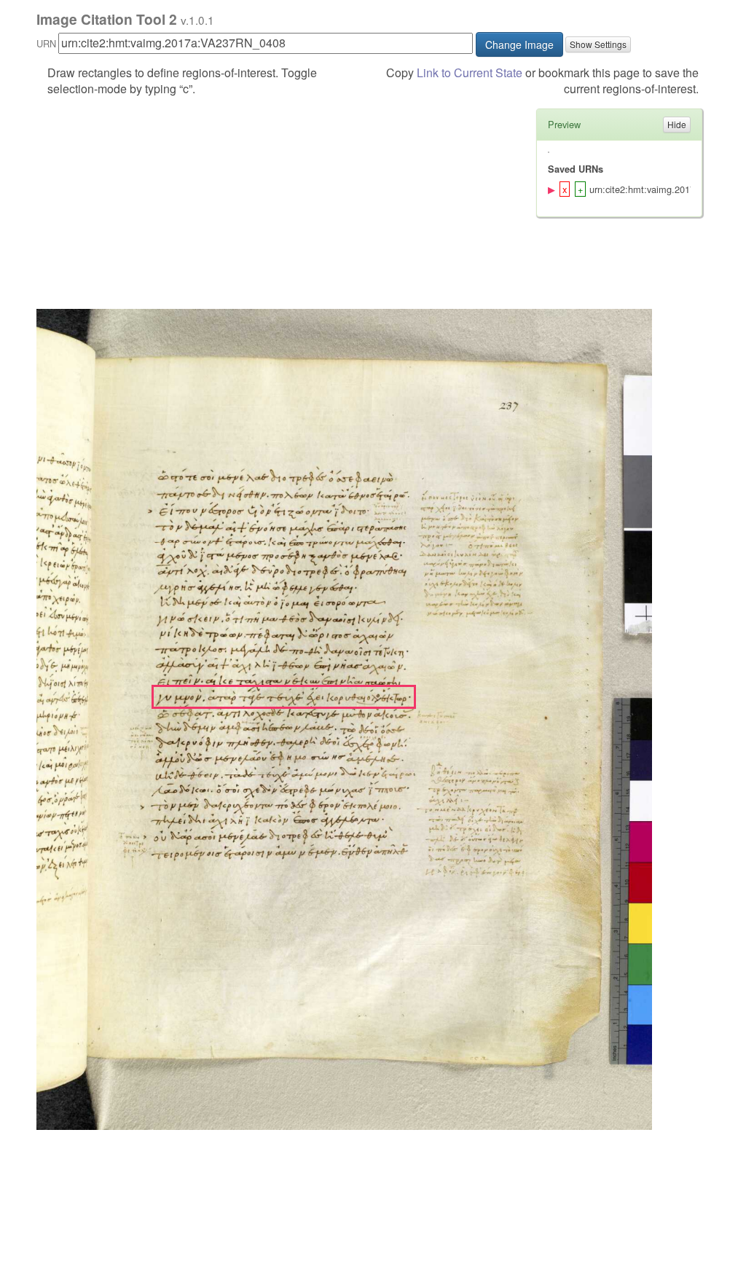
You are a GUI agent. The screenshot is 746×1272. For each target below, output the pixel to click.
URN (46, 43)
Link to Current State (469, 72)
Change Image (519, 44)
